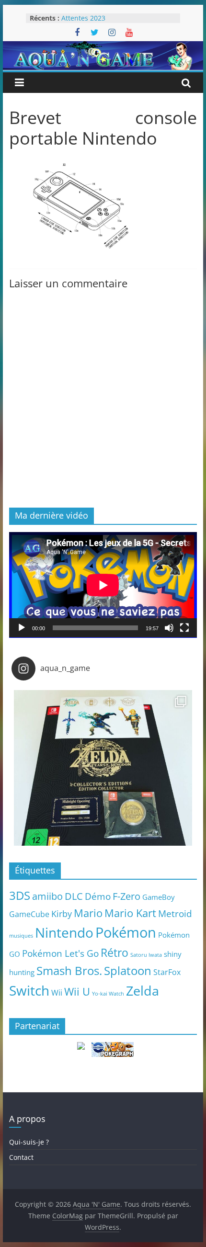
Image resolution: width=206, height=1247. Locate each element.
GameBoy (158, 897)
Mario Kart (130, 913)
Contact (21, 1157)
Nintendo (64, 932)
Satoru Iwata (146, 955)
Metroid (175, 913)
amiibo (47, 896)
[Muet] (169, 628)
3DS (19, 895)
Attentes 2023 (83, 18)
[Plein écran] (184, 628)
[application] (103, 585)
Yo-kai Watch (108, 993)
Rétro (114, 952)
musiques (21, 935)
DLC (74, 896)
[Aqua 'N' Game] (103, 47)
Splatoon (127, 970)
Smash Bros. (69, 970)
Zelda (142, 990)
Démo (98, 896)
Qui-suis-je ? (29, 1141)
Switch (29, 990)
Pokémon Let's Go (60, 953)
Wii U (77, 991)
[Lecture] (21, 628)
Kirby (61, 913)
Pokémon (125, 932)
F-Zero (126, 896)
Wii (56, 992)
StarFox (167, 972)
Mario (88, 913)
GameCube (29, 914)
